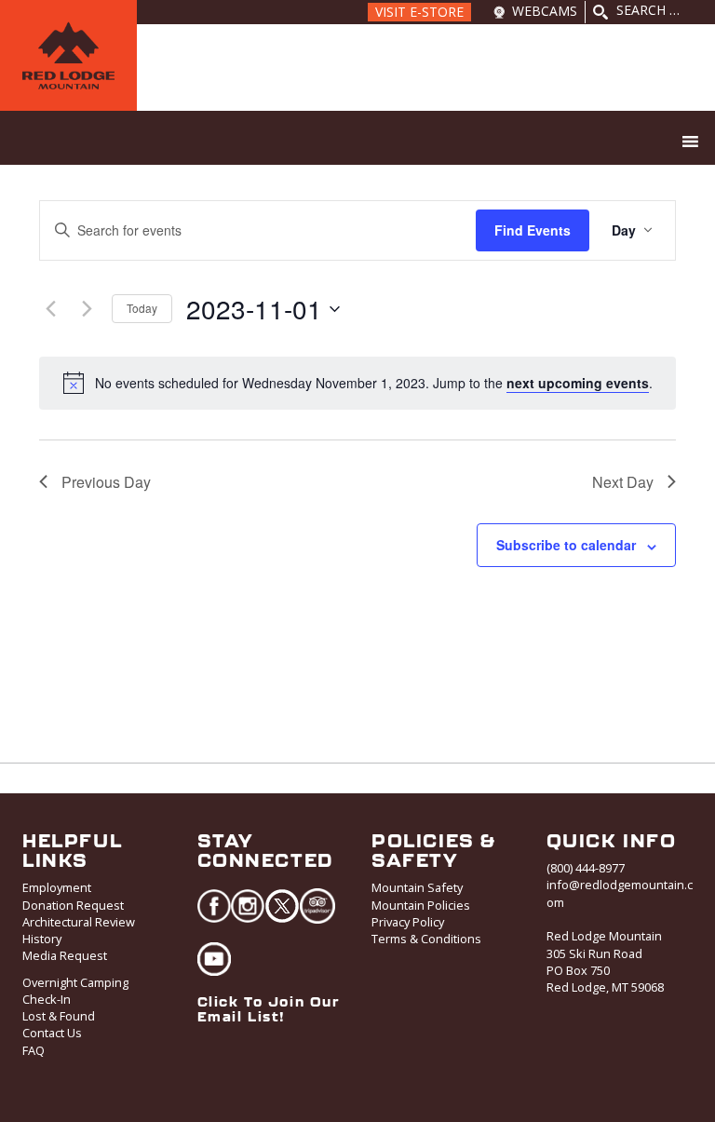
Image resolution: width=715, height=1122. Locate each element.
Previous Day (106, 482)
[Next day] (86, 309)
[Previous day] (50, 309)
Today (142, 308)
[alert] (374, 383)
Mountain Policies (420, 905)
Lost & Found (58, 1015)
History (41, 938)
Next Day (623, 482)
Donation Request (73, 905)
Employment (56, 887)
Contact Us (52, 1032)
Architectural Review (78, 921)
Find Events (532, 230)
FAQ (33, 1050)
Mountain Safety (417, 887)
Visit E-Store (419, 11)
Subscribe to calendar (566, 544)
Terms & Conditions (426, 938)
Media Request (64, 955)
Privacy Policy (407, 921)
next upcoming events (577, 382)
